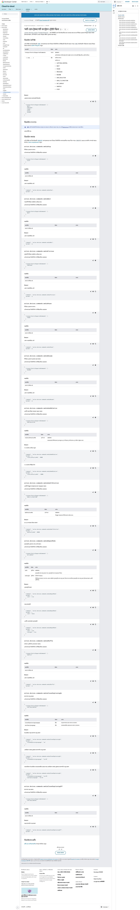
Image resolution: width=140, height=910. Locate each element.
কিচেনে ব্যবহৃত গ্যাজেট (63, 885)
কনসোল (127, 1)
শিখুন (10, 9)
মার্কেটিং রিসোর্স (79, 874)
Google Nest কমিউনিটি (99, 881)
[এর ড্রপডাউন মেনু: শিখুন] (13, 9)
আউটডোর (60, 890)
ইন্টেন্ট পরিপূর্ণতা (36, 45)
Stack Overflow (97, 879)
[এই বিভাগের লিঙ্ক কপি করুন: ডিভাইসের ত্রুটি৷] (37, 840)
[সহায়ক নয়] (95, 26)
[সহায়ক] (93, 26)
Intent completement (33, 142)
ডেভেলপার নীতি (79, 886)
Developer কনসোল (98, 872)
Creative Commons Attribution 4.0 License (49, 859)
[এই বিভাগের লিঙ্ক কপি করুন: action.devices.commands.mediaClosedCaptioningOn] (63, 693)
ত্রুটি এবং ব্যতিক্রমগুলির (30, 844)
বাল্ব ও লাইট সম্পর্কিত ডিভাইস (64, 872)
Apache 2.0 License (75, 859)
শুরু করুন (4, 9)
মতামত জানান (91, 30)
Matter (23, 872)
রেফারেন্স (28, 9)
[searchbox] (10, 14)
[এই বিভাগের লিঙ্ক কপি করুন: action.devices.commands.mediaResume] (53, 356)
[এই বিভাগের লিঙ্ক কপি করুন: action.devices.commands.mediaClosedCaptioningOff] (63, 786)
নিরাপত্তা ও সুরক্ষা (61, 877)
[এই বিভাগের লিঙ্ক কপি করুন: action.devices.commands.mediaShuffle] (54, 641)
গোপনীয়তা (28, 907)
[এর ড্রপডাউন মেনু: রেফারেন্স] (31, 9)
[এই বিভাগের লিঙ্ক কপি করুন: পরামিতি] (29, 169)
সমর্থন (36, 9)
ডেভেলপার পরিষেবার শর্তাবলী (82, 884)
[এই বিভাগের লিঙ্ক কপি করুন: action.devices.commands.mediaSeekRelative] (58, 408)
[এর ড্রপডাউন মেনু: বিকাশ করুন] (22, 9)
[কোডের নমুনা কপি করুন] (95, 101)
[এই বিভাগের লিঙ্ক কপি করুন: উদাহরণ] (29, 95)
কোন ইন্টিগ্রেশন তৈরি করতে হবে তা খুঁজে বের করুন (28, 896)
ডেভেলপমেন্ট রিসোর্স (80, 877)
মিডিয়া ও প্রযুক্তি (61, 880)
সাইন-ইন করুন (135, 1)
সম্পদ (31, 1)
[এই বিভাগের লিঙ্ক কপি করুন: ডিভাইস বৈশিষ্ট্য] (37, 40)
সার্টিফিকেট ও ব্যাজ (80, 872)
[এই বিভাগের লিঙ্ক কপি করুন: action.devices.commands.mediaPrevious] (55, 251)
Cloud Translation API (44, 20)
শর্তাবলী (23, 907)
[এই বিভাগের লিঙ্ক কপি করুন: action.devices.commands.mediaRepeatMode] (57, 541)
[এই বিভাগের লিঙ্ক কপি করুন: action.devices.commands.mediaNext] (52, 199)
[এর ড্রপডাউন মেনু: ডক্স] (49, 2)
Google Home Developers (29, 25)
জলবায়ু (59, 874)
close (138, 6)
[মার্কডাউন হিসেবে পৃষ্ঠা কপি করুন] (65, 29)
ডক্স (47, 1)
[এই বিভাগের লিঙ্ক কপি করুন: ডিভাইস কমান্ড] (36, 137)
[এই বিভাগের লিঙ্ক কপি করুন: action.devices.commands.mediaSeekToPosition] (60, 483)
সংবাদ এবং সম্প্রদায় (39, 1)
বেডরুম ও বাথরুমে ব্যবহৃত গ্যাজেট (65, 887)
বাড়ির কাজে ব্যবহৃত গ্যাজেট (63, 882)
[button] (9, 26)
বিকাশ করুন (24, 1)
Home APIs (42, 873)
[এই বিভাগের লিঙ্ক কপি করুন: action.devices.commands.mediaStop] (52, 147)
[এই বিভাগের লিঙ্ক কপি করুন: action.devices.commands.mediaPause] (53, 304)
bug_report (133, 6)
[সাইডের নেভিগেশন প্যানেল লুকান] (17, 907)
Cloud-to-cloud (8, 6)
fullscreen (135, 6)
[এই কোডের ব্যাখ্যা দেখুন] (91, 101)
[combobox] (104, 1)
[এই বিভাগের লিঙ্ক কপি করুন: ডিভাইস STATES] (37, 122)
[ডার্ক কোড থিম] (93, 101)
